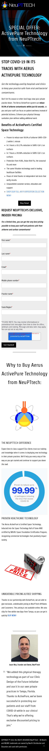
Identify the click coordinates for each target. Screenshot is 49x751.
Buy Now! (24, 203)
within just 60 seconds (35, 107)
